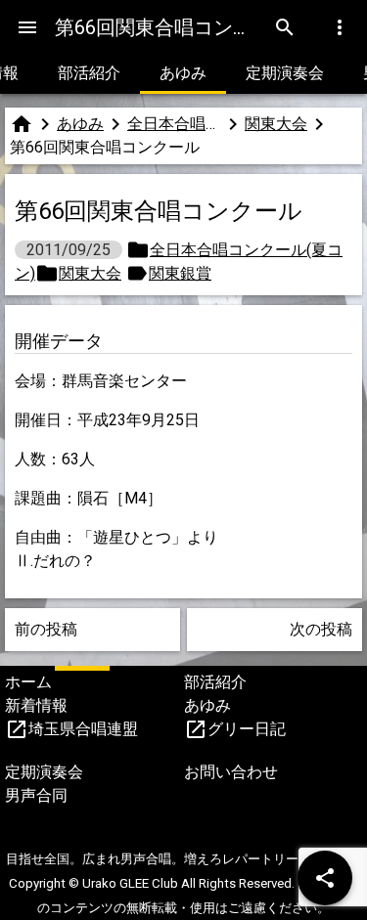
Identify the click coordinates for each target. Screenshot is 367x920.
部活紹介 (89, 73)
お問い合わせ (231, 772)
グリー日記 (246, 729)
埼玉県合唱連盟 (83, 729)
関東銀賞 (180, 273)
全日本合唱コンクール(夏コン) (174, 123)
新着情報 (36, 705)
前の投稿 (46, 629)
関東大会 (276, 123)
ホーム (28, 682)
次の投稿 (321, 629)
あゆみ (183, 73)
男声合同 (36, 795)
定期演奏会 (285, 73)
